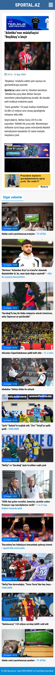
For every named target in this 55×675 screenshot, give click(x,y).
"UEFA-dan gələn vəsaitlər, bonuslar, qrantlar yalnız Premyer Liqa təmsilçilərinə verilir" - (26, 505)
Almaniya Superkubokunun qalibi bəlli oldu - (27, 353)
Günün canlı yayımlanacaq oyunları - (24, 660)
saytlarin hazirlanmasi (16, 140)
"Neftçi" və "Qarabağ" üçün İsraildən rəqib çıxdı (24, 465)
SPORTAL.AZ (27, 5)
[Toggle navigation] (51, 5)
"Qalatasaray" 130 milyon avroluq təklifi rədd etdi (25, 624)
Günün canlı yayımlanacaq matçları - (24, 233)
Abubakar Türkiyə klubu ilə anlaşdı (18, 389)
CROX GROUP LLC (28, 671)
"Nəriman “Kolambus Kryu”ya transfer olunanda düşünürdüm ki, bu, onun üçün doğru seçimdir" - (27, 273)
